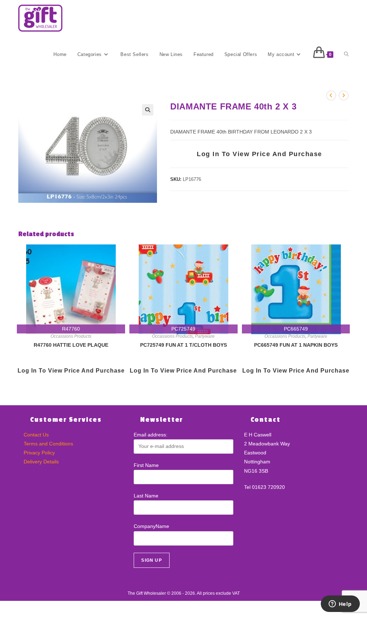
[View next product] (344, 95)
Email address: (150, 435)
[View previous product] (331, 95)
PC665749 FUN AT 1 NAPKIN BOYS (296, 345)
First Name (146, 465)
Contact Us (36, 435)
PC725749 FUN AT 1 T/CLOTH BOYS (183, 345)
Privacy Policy (39, 452)
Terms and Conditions (48, 444)
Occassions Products (71, 336)
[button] (147, 110)
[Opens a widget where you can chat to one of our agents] (340, 604)
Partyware (205, 336)
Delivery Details (41, 461)
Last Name (146, 496)
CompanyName (151, 526)
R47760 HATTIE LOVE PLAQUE (71, 345)
